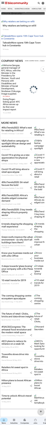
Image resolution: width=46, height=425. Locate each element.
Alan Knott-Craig (7, 302)
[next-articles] (43, 69)
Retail (10, 9)
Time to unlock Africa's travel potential (17, 397)
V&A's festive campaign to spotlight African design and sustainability (16, 143)
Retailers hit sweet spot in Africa (15, 368)
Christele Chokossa (8, 134)
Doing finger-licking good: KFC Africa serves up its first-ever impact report (11, 104)
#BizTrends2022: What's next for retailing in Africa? (17, 129)
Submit (42, 60)
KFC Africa (6, 96)
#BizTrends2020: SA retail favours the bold (15, 183)
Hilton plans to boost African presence (16, 381)
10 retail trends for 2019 (14, 280)
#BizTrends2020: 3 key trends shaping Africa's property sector (17, 212)
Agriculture (36, 9)
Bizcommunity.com (8, 259)
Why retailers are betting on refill (19, 25)
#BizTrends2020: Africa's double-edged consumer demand (15, 198)
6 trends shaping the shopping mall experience (17, 225)
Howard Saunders (8, 175)
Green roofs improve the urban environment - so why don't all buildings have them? (17, 240)
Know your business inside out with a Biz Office (17, 254)
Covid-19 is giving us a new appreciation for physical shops (16, 158)
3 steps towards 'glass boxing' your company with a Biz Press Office (17, 269)
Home (3, 9)
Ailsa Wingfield (7, 204)
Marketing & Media (22, 9)
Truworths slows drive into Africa (15, 355)
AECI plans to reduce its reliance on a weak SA (14, 342)
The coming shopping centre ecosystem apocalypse (16, 297)
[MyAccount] (43, 3)
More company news (31, 60)
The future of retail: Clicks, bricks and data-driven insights (17, 315)
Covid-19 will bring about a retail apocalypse (15, 170)
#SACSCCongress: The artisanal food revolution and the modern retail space (16, 329)
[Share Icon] (31, 133)
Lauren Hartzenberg (8, 335)
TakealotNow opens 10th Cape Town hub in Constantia (22, 44)
